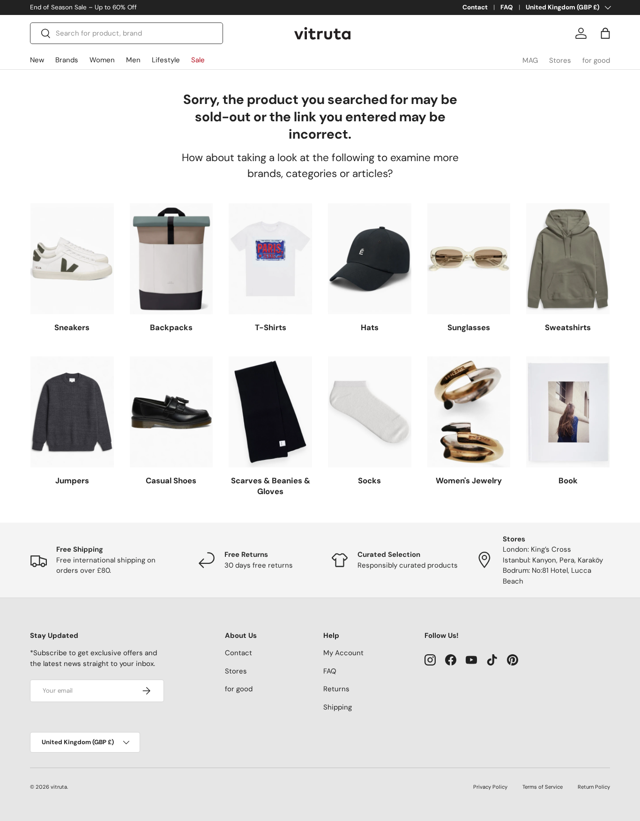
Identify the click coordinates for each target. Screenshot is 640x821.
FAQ (506, 7)
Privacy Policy (490, 787)
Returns (336, 689)
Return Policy (594, 787)
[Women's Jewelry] (469, 411)
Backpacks (171, 327)
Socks (369, 480)
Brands (66, 60)
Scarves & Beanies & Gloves (270, 486)
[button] (605, 33)
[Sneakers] (72, 258)
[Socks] (369, 411)
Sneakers (71, 327)
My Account (343, 653)
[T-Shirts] (270, 258)
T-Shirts (270, 327)
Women (102, 60)
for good (596, 60)
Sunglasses (468, 327)
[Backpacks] (171, 258)
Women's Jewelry (469, 480)
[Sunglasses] (469, 258)
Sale (198, 60)
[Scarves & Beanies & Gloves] (270, 411)
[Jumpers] (72, 411)
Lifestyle (166, 60)
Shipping (337, 707)
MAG (530, 60)
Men (133, 60)
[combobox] (126, 33)
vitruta (59, 787)
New (37, 60)
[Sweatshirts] (568, 258)
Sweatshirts (568, 327)
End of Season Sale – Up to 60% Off (83, 7)
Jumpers (72, 480)
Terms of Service (542, 787)
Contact (475, 7)
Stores (560, 60)
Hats (370, 327)
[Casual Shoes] (171, 411)
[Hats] (369, 258)
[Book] (568, 411)
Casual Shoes (171, 480)
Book (568, 480)
